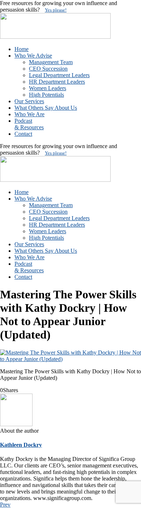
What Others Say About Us (45, 108)
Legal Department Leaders (59, 75)
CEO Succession (48, 69)
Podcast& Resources (29, 124)
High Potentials (46, 95)
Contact (23, 134)
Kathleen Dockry (21, 445)
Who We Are (29, 114)
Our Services (29, 101)
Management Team (51, 62)
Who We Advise (33, 56)
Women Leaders (47, 88)
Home (21, 49)
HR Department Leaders (57, 82)
